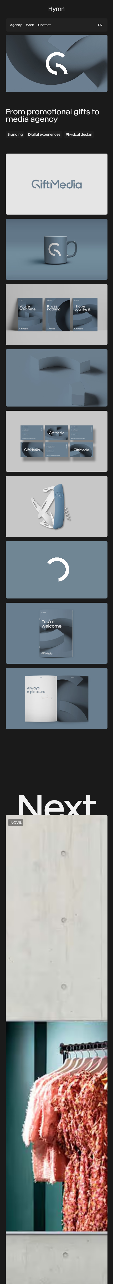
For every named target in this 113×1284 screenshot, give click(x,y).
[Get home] (56, 9)
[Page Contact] (44, 25)
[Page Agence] (16, 25)
